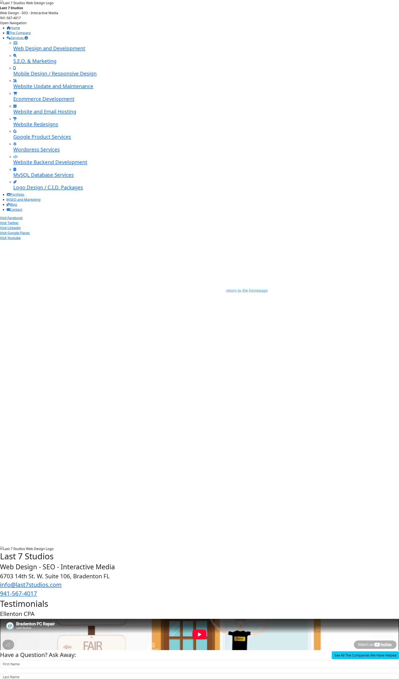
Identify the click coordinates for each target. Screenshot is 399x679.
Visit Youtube (10, 238)
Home (15, 28)
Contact (16, 209)
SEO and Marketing (25, 199)
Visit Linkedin (10, 228)
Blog (13, 204)
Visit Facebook (11, 218)
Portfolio (17, 194)
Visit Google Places (15, 233)
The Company (20, 33)
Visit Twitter (9, 223)
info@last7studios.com (31, 584)
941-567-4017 (18, 593)
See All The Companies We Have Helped (365, 655)
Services (18, 38)
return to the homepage (247, 290)
